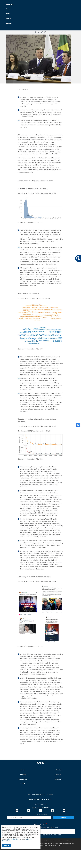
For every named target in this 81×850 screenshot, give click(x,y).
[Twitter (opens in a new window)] (42, 32)
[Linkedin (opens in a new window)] (40, 810)
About (22, 770)
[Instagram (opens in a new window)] (17, 810)
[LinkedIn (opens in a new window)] (38, 32)
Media (8, 13)
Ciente (6, 845)
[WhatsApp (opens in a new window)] (45, 32)
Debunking (9, 4)
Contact (9, 23)
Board (8, 9)
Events (8, 18)
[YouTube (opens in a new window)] (64, 810)
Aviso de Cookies (12, 839)
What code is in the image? (48, 827)
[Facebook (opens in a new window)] (35, 32)
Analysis (23, 774)
